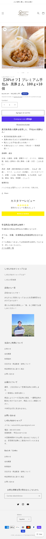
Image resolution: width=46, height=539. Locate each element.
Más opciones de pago (23, 124)
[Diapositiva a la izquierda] (18, 72)
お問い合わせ (9, 374)
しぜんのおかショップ (19, 535)
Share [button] (6, 193)
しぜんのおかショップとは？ (15, 275)
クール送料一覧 (8, 248)
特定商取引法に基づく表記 (14, 369)
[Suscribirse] (39, 496)
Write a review (23, 213)
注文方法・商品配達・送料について (17, 364)
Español (22, 519)
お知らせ (7, 349)
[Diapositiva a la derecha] (27, 72)
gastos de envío (18, 96)
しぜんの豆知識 (10, 280)
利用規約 (7, 359)
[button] (2, 13)
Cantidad (4, 100)
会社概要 (7, 354)
